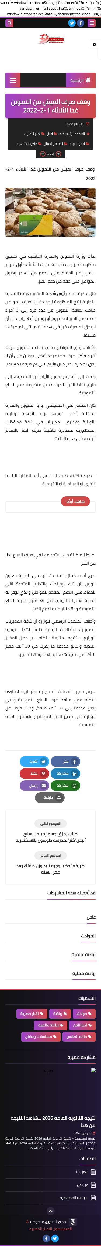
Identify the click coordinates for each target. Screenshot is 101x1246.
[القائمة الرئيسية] (12, 80)
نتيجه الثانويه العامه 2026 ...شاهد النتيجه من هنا (53, 1122)
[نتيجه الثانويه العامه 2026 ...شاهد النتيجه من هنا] (50, 1090)
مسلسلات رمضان (38, 1036)
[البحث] (9, 23)
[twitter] (72, 23)
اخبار (50, 134)
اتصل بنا (82, 1172)
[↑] (51, 1211)
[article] (50, 831)
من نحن (82, 1184)
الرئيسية (77, 80)
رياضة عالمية (48, 1025)
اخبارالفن (80, 1025)
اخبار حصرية (29, 1013)
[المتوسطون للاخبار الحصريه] (50, 39)
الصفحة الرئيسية (74, 134)
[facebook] (80, 23)
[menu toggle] (92, 23)
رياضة (57, 1013)
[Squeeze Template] (73, 1222)
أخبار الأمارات (32, 134)
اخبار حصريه (77, 144)
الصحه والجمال (53, 144)
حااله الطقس (77, 1036)
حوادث (82, 1013)
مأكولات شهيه (27, 144)
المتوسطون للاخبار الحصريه (50, 1229)
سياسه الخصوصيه (74, 1197)
